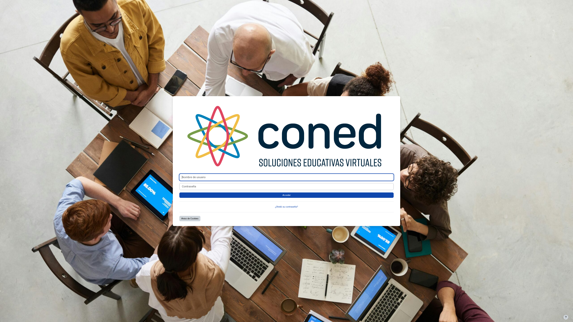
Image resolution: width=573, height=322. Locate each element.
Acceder (286, 195)
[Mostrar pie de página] (565, 317)
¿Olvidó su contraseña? (286, 206)
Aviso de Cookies (189, 218)
